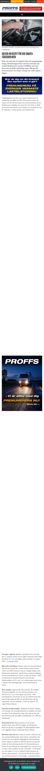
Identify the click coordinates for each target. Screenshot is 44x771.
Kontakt (34, 1)
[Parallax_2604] (22, 383)
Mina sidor (27, 1)
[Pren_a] (30, 8)
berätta (15, 657)
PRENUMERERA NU (17, 1)
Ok (11, 767)
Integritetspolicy (28, 767)
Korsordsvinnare (5, 1)
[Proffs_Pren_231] (22, 85)
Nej (17, 767)
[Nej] (41, 764)
